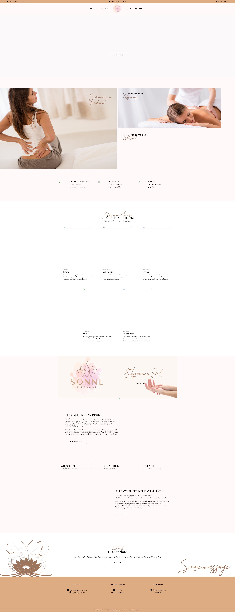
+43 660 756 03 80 (223, 1)
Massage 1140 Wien (133, 610)
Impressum (98, 610)
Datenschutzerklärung (114, 610)
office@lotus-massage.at (77, 187)
